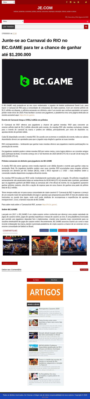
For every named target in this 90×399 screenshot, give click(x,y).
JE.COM (45, 8)
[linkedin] (74, 2)
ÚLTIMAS (36, 280)
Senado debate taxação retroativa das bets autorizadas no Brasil (15, 247)
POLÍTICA (54, 280)
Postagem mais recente (9, 263)
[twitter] (86, 2)
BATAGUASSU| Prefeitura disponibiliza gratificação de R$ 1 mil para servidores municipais (50, 347)
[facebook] (66, 2)
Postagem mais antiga (80, 263)
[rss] (82, 2)
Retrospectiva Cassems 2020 (49, 309)
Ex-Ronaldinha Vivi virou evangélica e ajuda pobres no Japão (49, 375)
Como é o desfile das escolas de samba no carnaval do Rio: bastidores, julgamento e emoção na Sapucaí (44, 246)
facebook (84, 269)
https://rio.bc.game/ (27, 115)
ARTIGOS (11, 58)
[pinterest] (78, 2)
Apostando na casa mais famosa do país (70, 248)
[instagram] (70, 2)
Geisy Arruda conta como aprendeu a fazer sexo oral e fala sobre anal (50, 322)
